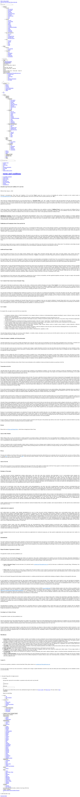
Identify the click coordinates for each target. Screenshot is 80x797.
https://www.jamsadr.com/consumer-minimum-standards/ (12, 590)
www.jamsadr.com (46, 588)
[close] (1, 3)
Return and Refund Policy (13, 429)
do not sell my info (9, 707)
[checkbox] (41, 682)
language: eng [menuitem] (8, 155)
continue (8, 789)
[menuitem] (10, 74)
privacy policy (41, 689)
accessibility (8, 711)
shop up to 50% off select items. (8, 2)
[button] (7, 97)
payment (7, 703)
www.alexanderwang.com (5, 196)
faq (6, 700)
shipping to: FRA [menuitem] (9, 154)
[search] (4, 59)
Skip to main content (4, 1)
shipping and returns (10, 704)
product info (8, 702)
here (59, 689)
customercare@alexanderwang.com (41, 564)
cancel (5, 789)
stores (7, 705)
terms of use (48, 689)
